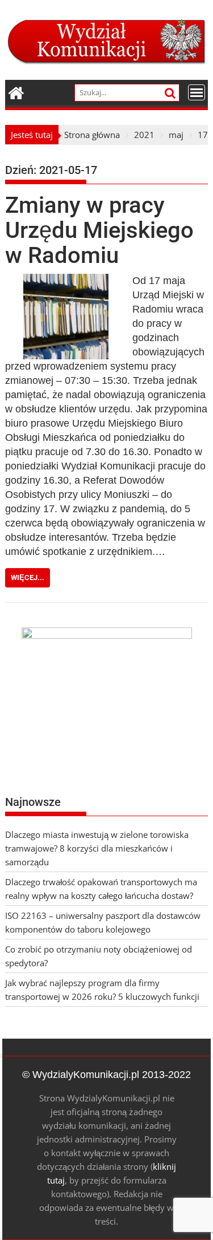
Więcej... (27, 577)
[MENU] (196, 92)
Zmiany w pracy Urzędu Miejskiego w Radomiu (99, 230)
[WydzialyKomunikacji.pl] (16, 91)
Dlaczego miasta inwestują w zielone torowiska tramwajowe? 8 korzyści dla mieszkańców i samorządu (97, 848)
